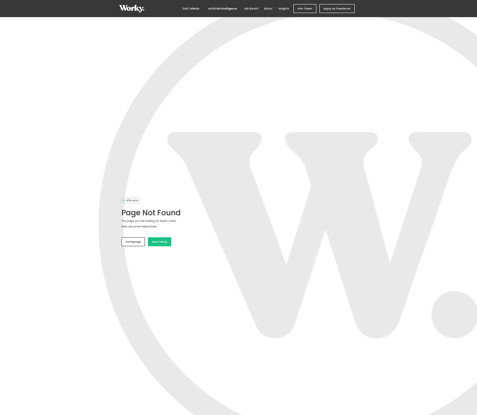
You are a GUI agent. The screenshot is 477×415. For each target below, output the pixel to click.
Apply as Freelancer (337, 8)
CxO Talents (191, 8)
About (268, 8)
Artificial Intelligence (222, 8)
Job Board (251, 8)
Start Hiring (159, 242)
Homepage (133, 242)
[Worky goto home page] (131, 8)
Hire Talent (305, 8)
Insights (283, 8)
